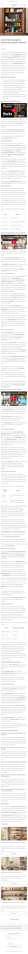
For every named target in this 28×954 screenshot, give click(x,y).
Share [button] (3, 48)
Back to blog (15, 919)
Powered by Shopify (18, 951)
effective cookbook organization (15, 154)
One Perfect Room (12, 951)
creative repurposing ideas (7, 291)
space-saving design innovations (15, 129)
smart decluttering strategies (12, 257)
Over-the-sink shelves (6, 416)
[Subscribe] (20, 937)
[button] (2, 5)
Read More (14, 853)
